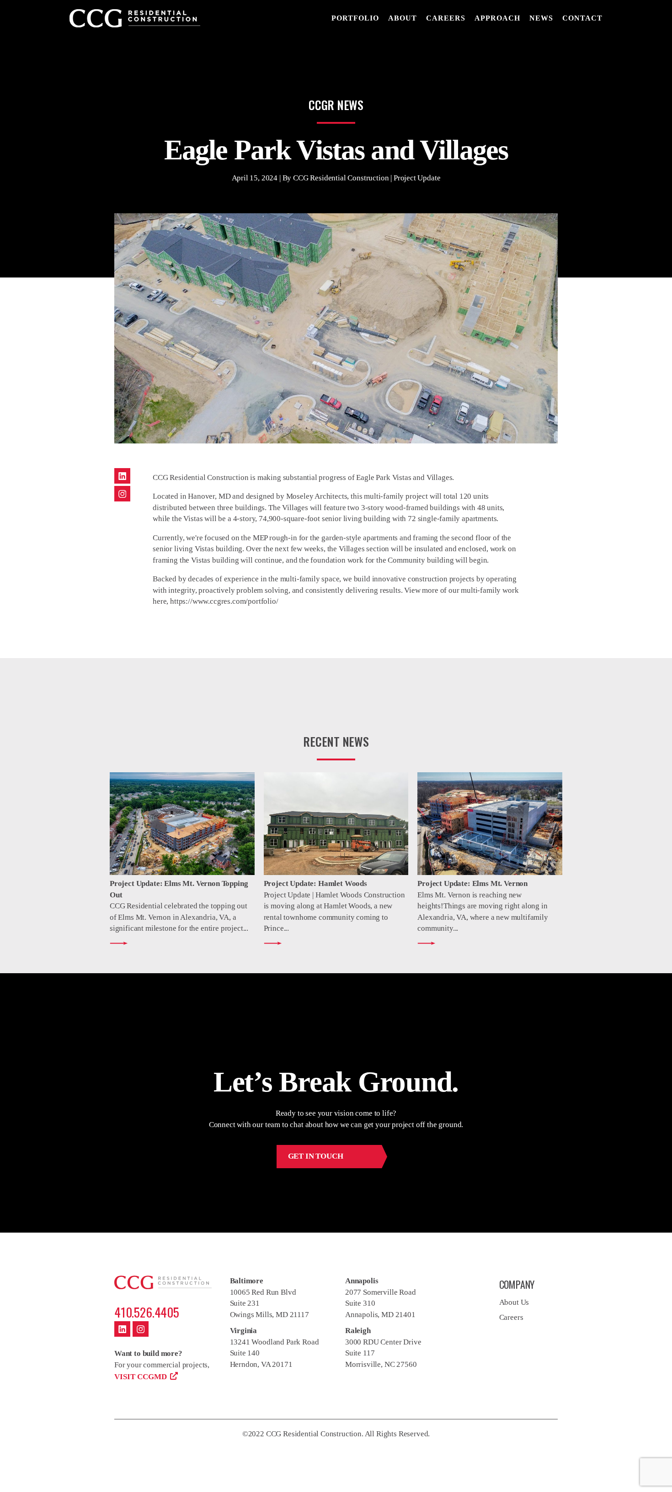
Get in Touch (315, 1156)
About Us (514, 1302)
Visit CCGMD (140, 1376)
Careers (511, 1317)
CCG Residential (134, 18)
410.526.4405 (146, 1312)
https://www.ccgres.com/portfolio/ (224, 601)
